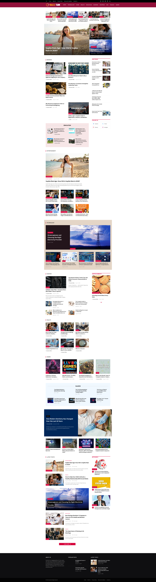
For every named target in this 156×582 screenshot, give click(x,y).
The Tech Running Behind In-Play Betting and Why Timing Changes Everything (81, 391)
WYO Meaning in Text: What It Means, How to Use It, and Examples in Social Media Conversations (80, 131)
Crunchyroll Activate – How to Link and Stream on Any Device (82, 214)
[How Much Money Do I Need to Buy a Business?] (78, 68)
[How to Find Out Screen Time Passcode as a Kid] (106, 71)
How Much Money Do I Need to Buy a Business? (77, 76)
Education (89, 4)
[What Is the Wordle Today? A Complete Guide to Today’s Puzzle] (103, 366)
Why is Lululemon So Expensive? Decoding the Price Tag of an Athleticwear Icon (59, 311)
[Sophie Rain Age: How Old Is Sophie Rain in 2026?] (51, 14)
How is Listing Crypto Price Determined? (99, 296)
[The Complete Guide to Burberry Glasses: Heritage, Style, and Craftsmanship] (71, 303)
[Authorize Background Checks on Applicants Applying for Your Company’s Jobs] (105, 14)
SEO (107, 4)
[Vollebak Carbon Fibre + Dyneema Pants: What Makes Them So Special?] (56, 282)
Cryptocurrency (96, 292)
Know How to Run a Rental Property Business (96, 63)
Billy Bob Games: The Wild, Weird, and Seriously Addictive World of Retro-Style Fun (69, 376)
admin (70, 119)
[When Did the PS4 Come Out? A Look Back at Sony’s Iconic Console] (72, 400)
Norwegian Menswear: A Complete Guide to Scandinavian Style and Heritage (58, 303)
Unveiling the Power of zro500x (80, 561)
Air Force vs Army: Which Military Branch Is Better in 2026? (68, 451)
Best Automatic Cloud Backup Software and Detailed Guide (86, 263)
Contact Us (75, 1)
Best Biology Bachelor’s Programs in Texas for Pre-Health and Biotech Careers (83, 20)
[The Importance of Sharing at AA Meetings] (94, 14)
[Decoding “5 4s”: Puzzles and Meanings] (93, 400)
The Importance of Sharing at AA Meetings (94, 19)
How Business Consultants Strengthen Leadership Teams (78, 84)
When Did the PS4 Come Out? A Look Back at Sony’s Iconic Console (81, 400)
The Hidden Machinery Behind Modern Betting (59, 390)
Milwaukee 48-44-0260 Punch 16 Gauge (97, 104)
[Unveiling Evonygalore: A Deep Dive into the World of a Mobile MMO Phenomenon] (86, 366)
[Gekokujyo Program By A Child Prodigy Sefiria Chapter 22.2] (106, 98)
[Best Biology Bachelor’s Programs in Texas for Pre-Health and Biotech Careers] (83, 14)
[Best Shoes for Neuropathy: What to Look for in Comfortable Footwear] (82, 326)
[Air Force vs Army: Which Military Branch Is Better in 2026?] (69, 443)
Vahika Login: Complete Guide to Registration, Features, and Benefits (77, 116)
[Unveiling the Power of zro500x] (71, 562)
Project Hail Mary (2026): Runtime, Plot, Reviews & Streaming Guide (81, 200)
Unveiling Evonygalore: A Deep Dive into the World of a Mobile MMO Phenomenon (86, 376)
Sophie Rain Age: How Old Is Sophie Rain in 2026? (51, 20)
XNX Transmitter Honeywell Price (95, 84)
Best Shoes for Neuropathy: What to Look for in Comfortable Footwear (82, 333)
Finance (112, 4)
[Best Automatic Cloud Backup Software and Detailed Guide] (86, 257)
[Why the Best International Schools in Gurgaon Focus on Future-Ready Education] (72, 140)
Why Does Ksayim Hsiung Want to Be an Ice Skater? (51, 214)
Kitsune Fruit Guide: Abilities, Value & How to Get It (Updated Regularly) (102, 473)
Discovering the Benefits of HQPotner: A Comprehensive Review (102, 263)
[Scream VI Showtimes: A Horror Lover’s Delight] (106, 78)
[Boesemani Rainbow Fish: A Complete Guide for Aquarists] (103, 443)
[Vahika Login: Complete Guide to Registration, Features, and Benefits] (78, 108)
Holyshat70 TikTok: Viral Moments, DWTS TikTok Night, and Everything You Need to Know (86, 451)
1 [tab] (100, 302)
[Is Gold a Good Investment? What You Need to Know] (56, 88)
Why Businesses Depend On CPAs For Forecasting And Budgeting (55, 104)
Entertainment (49, 16)
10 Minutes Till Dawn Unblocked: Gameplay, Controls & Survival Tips (51, 376)
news (64, 4)
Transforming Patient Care (52, 348)
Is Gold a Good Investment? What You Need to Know (55, 96)
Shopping (102, 4)
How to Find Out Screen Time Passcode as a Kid (97, 71)
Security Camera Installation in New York (53, 450)
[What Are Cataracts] (82, 343)
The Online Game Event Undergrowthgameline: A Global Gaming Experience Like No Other (60, 400)
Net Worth (95, 469)
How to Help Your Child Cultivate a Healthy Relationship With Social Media (62, 20)
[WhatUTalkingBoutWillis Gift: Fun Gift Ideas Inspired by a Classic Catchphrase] (52, 194)
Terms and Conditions (68, 1)
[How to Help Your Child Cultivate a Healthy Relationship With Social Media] (61, 14)
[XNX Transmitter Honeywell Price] (106, 85)
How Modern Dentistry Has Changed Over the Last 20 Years (59, 420)
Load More (67, 544)
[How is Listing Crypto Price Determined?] (101, 284)
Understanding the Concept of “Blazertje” (81, 310)
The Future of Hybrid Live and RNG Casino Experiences (102, 391)
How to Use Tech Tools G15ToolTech (97, 112)
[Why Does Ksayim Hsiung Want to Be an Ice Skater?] (52, 208)
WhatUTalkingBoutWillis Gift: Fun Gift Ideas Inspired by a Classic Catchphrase (52, 200)
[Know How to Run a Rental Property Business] (106, 63)
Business (96, 4)
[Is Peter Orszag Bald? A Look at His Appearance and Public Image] (101, 500)
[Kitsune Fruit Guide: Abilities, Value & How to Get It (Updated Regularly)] (101, 464)
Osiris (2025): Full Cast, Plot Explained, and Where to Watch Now (67, 200)
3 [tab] (102, 302)
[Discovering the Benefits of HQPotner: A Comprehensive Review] (103, 257)
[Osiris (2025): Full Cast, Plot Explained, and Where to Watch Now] (67, 194)
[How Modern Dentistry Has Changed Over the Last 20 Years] (95, 422)
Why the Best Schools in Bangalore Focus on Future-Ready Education (59, 140)
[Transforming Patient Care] (52, 343)
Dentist (79, 435)
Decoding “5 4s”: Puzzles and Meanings (102, 399)
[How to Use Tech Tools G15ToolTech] (106, 113)
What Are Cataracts (80, 348)
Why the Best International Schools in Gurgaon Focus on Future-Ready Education (81, 140)
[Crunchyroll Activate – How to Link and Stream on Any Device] (82, 208)
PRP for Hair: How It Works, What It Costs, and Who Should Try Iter (67, 349)
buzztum (49, 579)
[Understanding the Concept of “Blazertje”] (71, 312)
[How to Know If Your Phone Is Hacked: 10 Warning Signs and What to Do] (53, 257)
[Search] (109, 1)
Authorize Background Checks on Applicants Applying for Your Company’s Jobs (105, 20)
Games (117, 4)
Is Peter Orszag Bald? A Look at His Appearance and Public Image (102, 508)
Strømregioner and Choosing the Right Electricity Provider (73, 20)
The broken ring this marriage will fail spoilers (80, 568)
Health (83, 4)
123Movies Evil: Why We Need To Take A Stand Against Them (97, 92)
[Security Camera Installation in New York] (53, 443)
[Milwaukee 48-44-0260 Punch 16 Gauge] (106, 106)
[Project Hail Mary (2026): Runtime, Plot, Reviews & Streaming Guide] (82, 194)
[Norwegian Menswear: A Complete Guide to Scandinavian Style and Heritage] (49, 303)
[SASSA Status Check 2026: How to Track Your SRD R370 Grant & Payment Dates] (101, 482)
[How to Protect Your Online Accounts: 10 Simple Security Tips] (69, 257)
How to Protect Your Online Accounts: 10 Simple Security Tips (69, 263)
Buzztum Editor (48, 53)
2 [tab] (101, 302)
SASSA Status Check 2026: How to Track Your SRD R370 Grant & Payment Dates (102, 491)
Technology (71, 4)
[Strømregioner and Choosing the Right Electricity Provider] (72, 14)
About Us (54, 1)
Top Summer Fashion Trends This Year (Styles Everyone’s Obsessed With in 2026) (78, 279)
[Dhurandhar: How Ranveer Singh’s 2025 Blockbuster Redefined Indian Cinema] (67, 208)
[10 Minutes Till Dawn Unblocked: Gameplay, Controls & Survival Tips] (53, 366)
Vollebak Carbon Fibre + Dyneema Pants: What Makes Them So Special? (56, 290)
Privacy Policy (60, 1)
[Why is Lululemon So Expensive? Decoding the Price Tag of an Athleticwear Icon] (49, 312)
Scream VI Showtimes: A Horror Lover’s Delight (97, 78)
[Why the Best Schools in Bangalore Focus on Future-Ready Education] (50, 140)
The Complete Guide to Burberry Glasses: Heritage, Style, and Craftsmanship (81, 303)
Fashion (47, 287)
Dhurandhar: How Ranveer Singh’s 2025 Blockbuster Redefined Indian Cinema (67, 214)
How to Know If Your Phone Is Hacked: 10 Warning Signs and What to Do (52, 263)
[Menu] (46, 1)
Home (50, 1)
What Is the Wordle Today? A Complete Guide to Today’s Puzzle (103, 376)
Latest (64, 260)
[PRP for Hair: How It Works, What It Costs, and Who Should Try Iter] (67, 343)
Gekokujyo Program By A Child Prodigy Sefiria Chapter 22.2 (96, 98)
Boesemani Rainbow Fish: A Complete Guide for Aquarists (102, 450)
